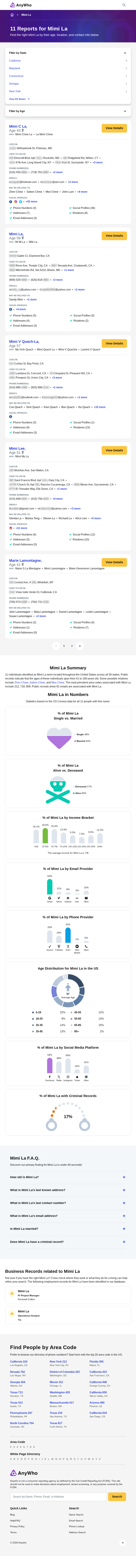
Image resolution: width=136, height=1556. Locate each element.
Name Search (76, 1514)
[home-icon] (12, 15)
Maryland (14, 68)
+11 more (21, 528)
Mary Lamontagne (44, 611)
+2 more (58, 172)
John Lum (68, 191)
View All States (17, 99)
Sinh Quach (33, 407)
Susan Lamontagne (20, 616)
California (15, 60)
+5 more (96, 518)
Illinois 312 (56, 1382)
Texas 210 (56, 1413)
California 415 (98, 1371)
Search (117, 1496)
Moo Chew (52, 191)
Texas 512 (16, 1402)
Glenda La (15, 518)
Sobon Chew (34, 191)
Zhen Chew (16, 191)
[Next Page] (80, 646)
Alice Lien (81, 518)
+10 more (99, 407)
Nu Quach (84, 407)
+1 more (69, 270)
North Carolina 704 (22, 1423)
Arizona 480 (97, 1402)
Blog (12, 1514)
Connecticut (16, 76)
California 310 (18, 1361)
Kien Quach (51, 407)
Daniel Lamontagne (70, 611)
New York (15, 91)
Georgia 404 (17, 1382)
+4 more (82, 191)
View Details (114, 128)
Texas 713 (16, 1392)
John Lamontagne (19, 611)
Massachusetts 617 (62, 1402)
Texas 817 (56, 1423)
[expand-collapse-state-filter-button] (77, 53)
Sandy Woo (16, 299)
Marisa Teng (32, 518)
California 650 (98, 1392)
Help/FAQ (15, 1520)
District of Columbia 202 (65, 1371)
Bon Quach (68, 407)
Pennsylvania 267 (21, 1413)
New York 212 (58, 1361)
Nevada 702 (17, 1371)
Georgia (14, 83)
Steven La (49, 518)
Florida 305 (96, 1361)
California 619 (98, 1413)
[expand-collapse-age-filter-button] (76, 111)
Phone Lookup (76, 1526)
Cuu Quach (16, 407)
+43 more (31, 201)
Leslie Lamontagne (97, 611)
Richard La (65, 518)
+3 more (98, 162)
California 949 (98, 1382)
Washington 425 (60, 1392)
